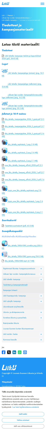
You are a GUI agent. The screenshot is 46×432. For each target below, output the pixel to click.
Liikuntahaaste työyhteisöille (13, 307)
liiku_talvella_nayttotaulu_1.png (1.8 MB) (22, 144)
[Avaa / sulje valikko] (42, 3)
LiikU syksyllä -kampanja (12, 301)
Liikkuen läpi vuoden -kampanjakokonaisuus (15, 18)
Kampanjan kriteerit (10, 290)
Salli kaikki (23, 414)
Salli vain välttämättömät (23, 426)
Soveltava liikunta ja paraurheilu (14, 318)
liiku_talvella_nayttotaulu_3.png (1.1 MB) (22, 161)
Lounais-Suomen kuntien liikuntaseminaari (18, 329)
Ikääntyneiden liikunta (11, 323)
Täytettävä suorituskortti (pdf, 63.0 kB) (19, 226)
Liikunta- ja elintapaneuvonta (13, 312)
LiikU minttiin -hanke (10, 334)
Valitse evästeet (23, 420)
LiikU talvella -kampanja (9, 20)
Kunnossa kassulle (10, 339)
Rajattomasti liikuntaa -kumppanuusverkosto (19, 268)
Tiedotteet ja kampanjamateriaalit (15, 285)
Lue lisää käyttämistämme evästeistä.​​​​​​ (25, 407)
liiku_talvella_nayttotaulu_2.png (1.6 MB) (22, 152)
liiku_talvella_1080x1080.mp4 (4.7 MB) (19, 261)
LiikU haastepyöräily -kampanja (14, 296)
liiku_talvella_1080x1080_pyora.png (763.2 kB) (25, 256)
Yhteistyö (10, 15)
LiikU (3, 15)
